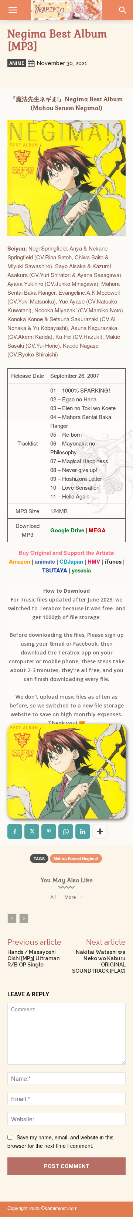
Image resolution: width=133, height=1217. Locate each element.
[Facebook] (14, 831)
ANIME (16, 63)
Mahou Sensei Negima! (76, 858)
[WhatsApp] (65, 831)
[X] (31, 831)
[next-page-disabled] (23, 918)
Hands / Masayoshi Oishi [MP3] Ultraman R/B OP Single (33, 958)
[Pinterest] (48, 831)
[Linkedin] (82, 831)
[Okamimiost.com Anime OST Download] (66, 10)
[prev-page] (12, 918)
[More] (100, 831)
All (53, 897)
